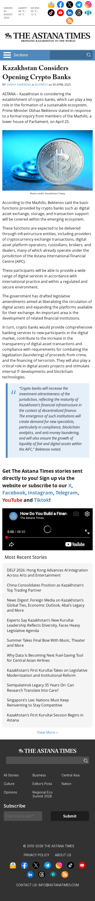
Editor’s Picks (42, 784)
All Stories (11, 775)
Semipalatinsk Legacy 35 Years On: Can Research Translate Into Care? (40, 687)
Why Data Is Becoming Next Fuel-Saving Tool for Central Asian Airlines (45, 658)
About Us (63, 855)
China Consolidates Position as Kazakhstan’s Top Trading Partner (45, 588)
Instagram (40, 492)
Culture (9, 784)
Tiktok (41, 500)
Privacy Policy (36, 855)
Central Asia (71, 775)
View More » (47, 732)
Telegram (67, 492)
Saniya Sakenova (18, 85)
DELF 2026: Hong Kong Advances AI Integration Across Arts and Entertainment (47, 573)
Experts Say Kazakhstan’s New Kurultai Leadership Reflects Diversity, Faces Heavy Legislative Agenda (43, 625)
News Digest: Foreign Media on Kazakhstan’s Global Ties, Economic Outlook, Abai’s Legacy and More (45, 605)
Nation (66, 784)
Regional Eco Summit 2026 (43, 794)
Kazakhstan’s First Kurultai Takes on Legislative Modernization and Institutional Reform (47, 673)
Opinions (10, 792)
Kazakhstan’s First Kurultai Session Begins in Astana (45, 717)
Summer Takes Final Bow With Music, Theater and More (46, 643)
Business (41, 85)
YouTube (12, 500)
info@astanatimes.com (59, 885)
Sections (21, 55)
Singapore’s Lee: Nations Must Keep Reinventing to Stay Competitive (38, 702)
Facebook (13, 492)
